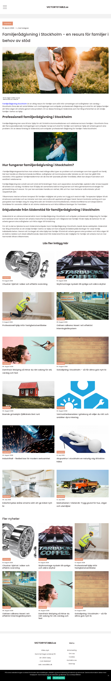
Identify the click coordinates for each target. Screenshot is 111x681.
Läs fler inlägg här (55, 243)
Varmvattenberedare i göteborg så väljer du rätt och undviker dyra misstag (83, 416)
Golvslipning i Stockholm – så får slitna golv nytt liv (81, 369)
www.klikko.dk (47, 664)
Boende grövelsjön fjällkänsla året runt (21, 414)
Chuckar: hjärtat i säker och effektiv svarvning (24, 284)
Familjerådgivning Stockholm (14, 103)
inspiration (7, 23)
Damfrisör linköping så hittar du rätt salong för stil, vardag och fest (27, 371)
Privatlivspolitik (59, 678)
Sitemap (72, 664)
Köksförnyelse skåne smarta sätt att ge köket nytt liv (27, 504)
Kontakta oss (72, 660)
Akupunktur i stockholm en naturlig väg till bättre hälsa (80, 460)
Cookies (72, 657)
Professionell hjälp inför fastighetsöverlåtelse (24, 325)
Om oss (72, 653)
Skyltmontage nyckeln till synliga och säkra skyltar (81, 284)
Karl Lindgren (23, 28)
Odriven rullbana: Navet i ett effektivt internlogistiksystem (75, 327)
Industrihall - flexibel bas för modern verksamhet (26, 458)
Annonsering (72, 650)
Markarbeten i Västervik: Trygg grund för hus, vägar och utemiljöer (82, 504)
